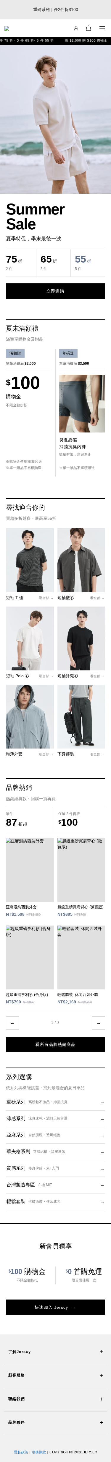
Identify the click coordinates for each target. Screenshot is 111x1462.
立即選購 (55, 291)
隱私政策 (21, 1452)
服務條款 (39, 1452)
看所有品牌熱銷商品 (55, 1044)
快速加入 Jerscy (55, 1307)
